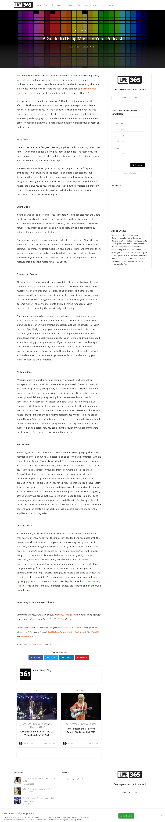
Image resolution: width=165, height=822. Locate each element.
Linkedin (68, 657)
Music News (43, 724)
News (46, 5)
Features (78, 5)
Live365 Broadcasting (72, 632)
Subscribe (137, 165)
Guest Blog (46, 670)
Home (38, 5)
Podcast (79, 30)
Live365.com (78, 627)
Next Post (81, 690)
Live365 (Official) (54, 632)
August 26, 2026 (28, 784)
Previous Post (36, 690)
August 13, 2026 (28, 792)
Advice (87, 30)
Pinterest (83, 657)
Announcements (92, 5)
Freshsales (133, 173)
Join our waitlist (64, 614)
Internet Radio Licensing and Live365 (37, 789)
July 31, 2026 (27, 804)
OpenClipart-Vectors (35, 644)
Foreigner (26, 724)
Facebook (37, 657)
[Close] (161, 815)
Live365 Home (107, 5)
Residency (40, 727)
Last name (119, 136)
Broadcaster (56, 5)
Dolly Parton (72, 724)
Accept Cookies (126, 816)
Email (117, 148)
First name (119, 124)
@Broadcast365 (26, 636)
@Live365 (95, 632)
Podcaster (68, 5)
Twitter (52, 657)
